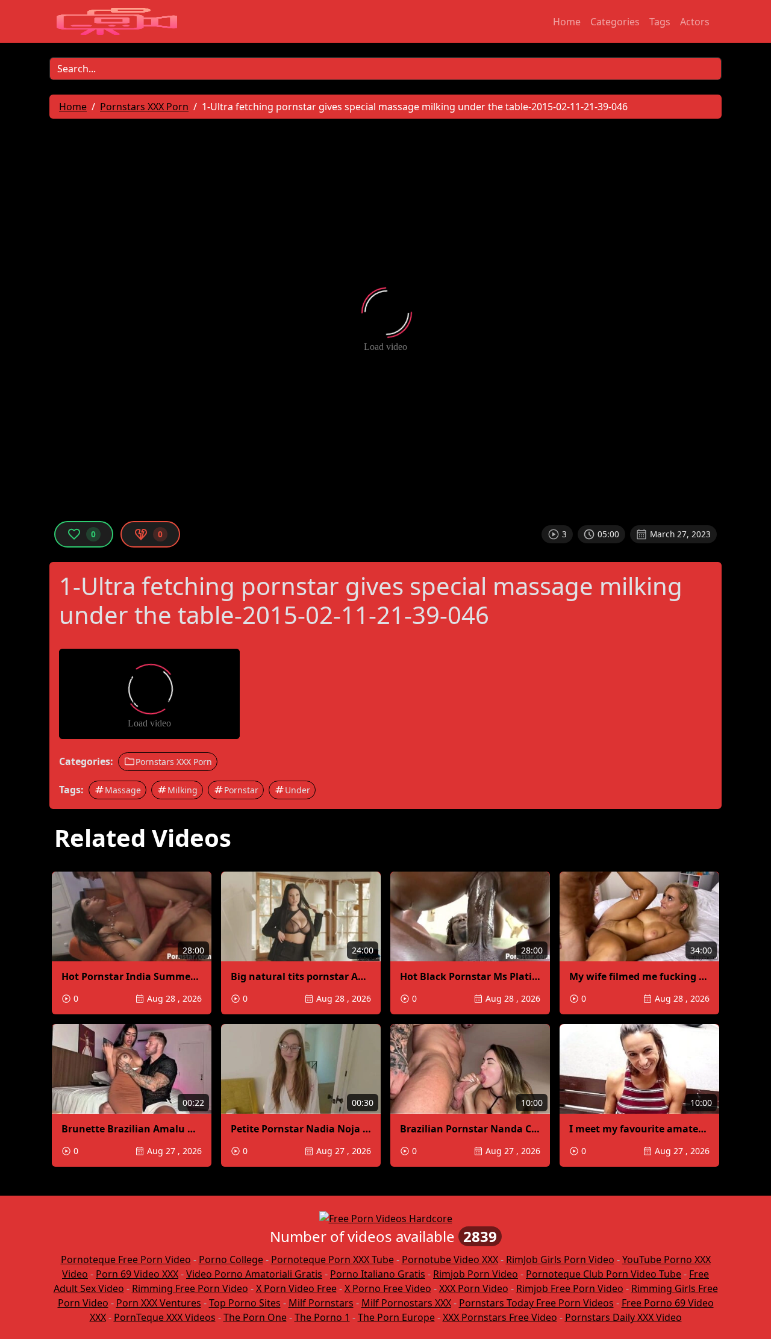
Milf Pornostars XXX (406, 1302)
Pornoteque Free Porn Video (126, 1259)
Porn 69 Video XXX (137, 1274)
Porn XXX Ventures (158, 1302)
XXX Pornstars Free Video (500, 1317)
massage (123, 790)
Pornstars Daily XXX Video (623, 1317)
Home (567, 21)
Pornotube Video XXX (450, 1259)
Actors (695, 21)
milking (182, 790)
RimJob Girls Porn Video (560, 1259)
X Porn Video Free (296, 1288)
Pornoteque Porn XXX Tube (332, 1259)
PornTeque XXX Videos (165, 1317)
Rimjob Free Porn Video (569, 1288)
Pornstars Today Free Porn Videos (536, 1302)
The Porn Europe (396, 1317)
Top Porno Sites (245, 1302)
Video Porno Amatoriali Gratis (254, 1274)
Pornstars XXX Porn (174, 761)
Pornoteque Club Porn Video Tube (603, 1274)
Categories (615, 21)
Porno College (231, 1259)
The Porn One (255, 1317)
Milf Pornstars (321, 1302)
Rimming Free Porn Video (190, 1288)
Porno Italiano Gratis (377, 1274)
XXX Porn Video (473, 1288)
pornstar (241, 790)
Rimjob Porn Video (475, 1274)
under (297, 790)
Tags (659, 21)
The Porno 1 (322, 1317)
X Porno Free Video (388, 1288)
